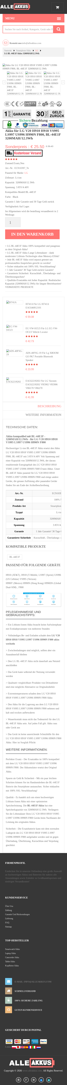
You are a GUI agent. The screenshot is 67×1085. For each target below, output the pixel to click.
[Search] (58, 29)
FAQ (7, 922)
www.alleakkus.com (32, 1070)
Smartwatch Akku (12, 949)
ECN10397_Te (21, 168)
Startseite (8, 50)
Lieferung (9, 918)
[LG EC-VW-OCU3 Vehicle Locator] (14, 328)
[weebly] (41, 1079)
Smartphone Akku (23, 50)
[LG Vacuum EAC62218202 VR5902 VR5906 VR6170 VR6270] (14, 380)
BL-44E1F (14, 557)
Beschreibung (49, 406)
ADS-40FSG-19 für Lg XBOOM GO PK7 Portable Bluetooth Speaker (42, 356)
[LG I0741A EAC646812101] (11, 302)
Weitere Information (43, 414)
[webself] (48, 1079)
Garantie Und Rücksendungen (17, 914)
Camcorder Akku (12, 957)
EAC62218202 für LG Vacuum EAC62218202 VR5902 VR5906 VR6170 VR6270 (42, 384)
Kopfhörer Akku (12, 965)
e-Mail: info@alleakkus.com (33, 981)
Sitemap (8, 927)
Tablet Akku (10, 961)
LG (36, 50)
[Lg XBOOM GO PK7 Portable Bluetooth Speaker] (14, 352)
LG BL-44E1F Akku (23, 661)
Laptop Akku (10, 953)
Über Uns (9, 906)
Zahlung (8, 910)
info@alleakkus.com (25, 43)
